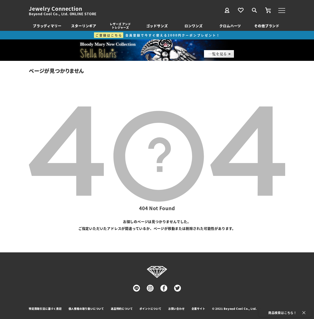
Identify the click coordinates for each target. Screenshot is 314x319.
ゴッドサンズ (157, 25)
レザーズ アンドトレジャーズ (120, 25)
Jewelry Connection (55, 8)
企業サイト (198, 308)
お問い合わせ (176, 308)
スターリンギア (83, 25)
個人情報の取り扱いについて (86, 308)
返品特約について (122, 308)
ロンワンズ (193, 25)
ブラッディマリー (47, 25)
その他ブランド (266, 25)
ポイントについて (150, 308)
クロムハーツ (230, 25)
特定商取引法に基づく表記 (45, 308)
